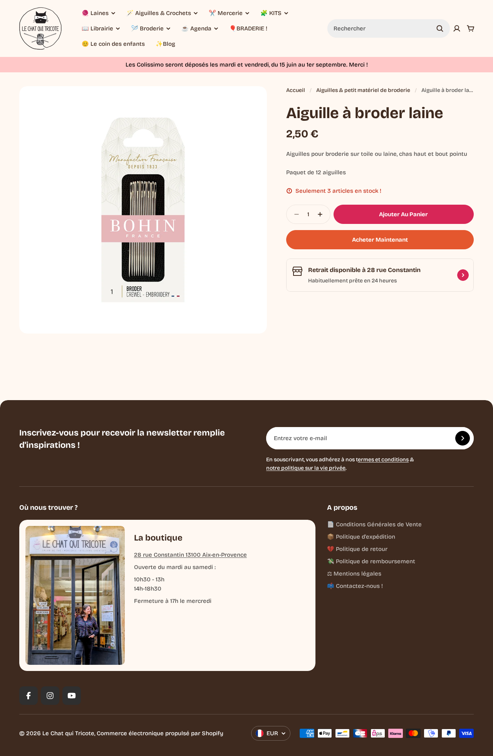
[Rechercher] (439, 28)
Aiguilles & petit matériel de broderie (363, 90)
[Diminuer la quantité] (294, 214)
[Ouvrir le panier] (471, 28)
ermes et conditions (383, 459)
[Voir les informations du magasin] (463, 275)
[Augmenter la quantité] (322, 214)
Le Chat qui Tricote (68, 733)
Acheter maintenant (380, 239)
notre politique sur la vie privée (305, 468)
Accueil (295, 90)
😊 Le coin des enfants (113, 43)
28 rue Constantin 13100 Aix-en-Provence (190, 554)
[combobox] (388, 28)
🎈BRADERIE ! (248, 28)
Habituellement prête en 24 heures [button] (352, 280)
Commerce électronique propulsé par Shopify (160, 733)
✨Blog (165, 43)
